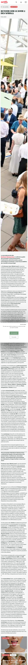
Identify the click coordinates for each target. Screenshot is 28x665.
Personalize (14, 337)
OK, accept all (14, 333)
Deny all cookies (23, 324)
